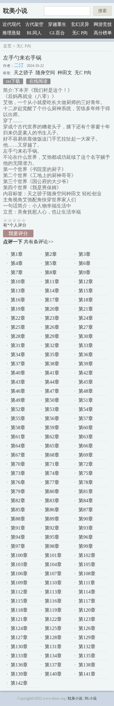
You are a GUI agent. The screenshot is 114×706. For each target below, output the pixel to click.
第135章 (86, 655)
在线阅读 (38, 81)
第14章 (52, 290)
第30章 (85, 336)
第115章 (19, 600)
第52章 (18, 409)
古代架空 (34, 24)
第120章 (86, 610)
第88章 (18, 518)
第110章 (53, 582)
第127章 (19, 637)
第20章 (52, 308)
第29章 (52, 336)
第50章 (52, 400)
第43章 (18, 381)
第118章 (19, 610)
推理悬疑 (11, 32)
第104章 (53, 564)
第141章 (86, 673)
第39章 (85, 363)
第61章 (18, 436)
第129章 (86, 637)
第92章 (52, 527)
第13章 (18, 290)
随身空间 (45, 72)
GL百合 (57, 32)
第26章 (52, 327)
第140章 (53, 673)
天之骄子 (23, 72)
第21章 (85, 308)
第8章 (51, 272)
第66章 (85, 445)
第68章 (52, 454)
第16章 (18, 299)
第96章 (85, 537)
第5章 (51, 263)
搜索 (102, 11)
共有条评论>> (39, 241)
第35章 (52, 354)
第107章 (53, 573)
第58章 (18, 427)
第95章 (52, 537)
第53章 (52, 409)
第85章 (18, 509)
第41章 (52, 372)
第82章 (18, 500)
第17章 (52, 299)
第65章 (52, 445)
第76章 (18, 482)
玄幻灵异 (80, 24)
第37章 (18, 363)
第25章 (18, 327)
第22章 (18, 318)
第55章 (18, 418)
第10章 (18, 281)
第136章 (19, 664)
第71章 (52, 464)
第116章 (53, 600)
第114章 (86, 591)
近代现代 (11, 24)
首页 (7, 46)
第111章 (86, 582)
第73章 (18, 473)
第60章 (85, 427)
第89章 (52, 518)
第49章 (18, 400)
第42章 (85, 372)
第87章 (85, 509)
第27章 (85, 327)
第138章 (86, 664)
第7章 (17, 272)
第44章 (52, 381)
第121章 (19, 619)
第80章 (52, 491)
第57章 (85, 418)
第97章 (18, 546)
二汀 (19, 65)
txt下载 (13, 81)
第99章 (85, 546)
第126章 (86, 628)
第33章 (85, 345)
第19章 (18, 308)
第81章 (85, 491)
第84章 (85, 500)
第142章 (19, 683)
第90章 (85, 518)
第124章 (19, 628)
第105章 (86, 564)
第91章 (18, 527)
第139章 (19, 673)
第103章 (19, 564)
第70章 (18, 464)
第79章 (18, 491)
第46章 (18, 391)
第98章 (52, 546)
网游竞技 (103, 24)
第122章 (53, 619)
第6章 (84, 263)
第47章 (52, 391)
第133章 (19, 655)
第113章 (53, 591)
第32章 (52, 345)
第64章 (18, 445)
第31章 (18, 345)
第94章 (18, 537)
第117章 (86, 600)
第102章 (86, 555)
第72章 (85, 464)
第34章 (18, 354)
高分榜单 (103, 32)
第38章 (52, 363)
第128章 (53, 637)
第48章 (85, 391)
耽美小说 (15, 10)
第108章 (86, 573)
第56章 (52, 418)
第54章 (85, 409)
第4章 (17, 263)
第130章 (19, 646)
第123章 (86, 619)
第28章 (18, 336)
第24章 (85, 318)
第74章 (52, 473)
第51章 (85, 400)
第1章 (17, 254)
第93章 (85, 527)
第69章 (85, 454)
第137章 (53, 664)
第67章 (18, 454)
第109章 (19, 582)
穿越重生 (57, 24)
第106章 (19, 573)
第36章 (85, 354)
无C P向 (80, 32)
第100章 (19, 555)
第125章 (53, 628)
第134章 (53, 655)
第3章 (84, 254)
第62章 (52, 436)
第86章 (52, 509)
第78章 (85, 482)
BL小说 (91, 698)
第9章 (84, 272)
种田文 (64, 72)
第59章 (52, 427)
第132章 (86, 646)
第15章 (85, 290)
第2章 (51, 254)
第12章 (85, 281)
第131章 (53, 646)
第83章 (52, 500)
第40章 (18, 372)
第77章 (52, 482)
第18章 (85, 299)
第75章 (85, 473)
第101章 (53, 555)
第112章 (19, 591)
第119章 (53, 610)
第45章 (85, 381)
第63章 (85, 436)
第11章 (52, 281)
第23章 (52, 318)
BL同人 (34, 32)
